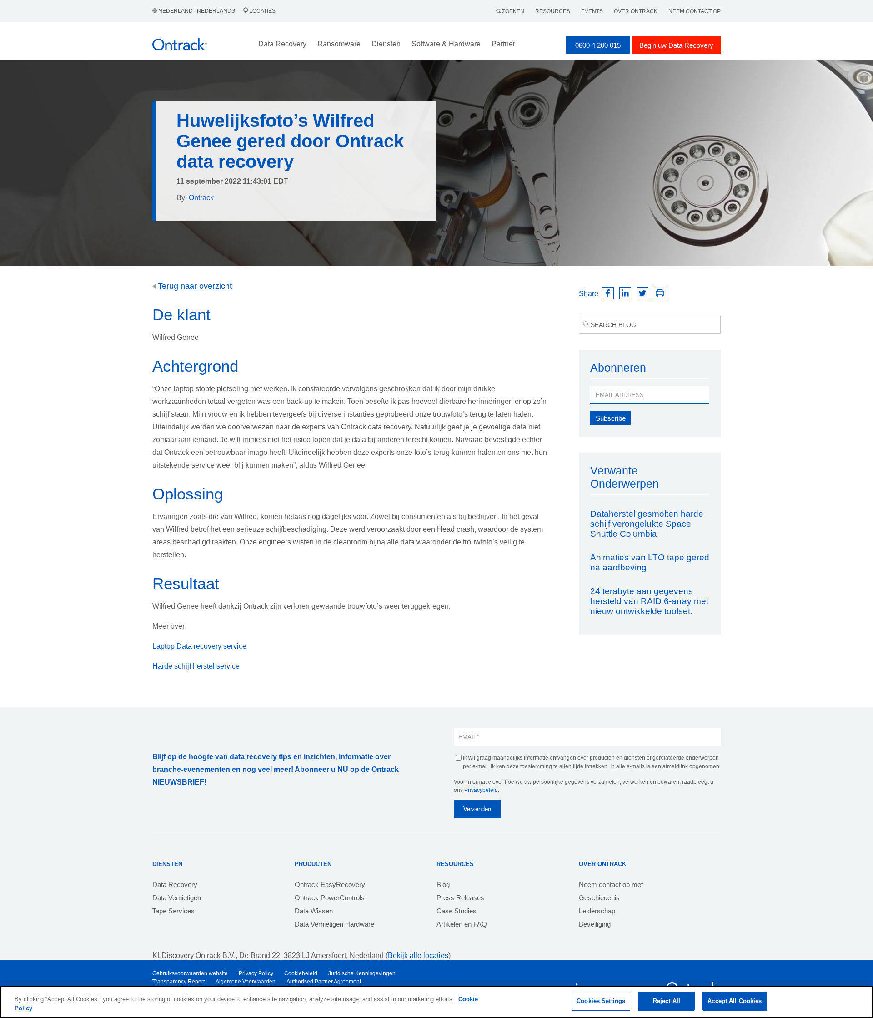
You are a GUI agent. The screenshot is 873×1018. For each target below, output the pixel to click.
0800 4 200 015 (598, 45)
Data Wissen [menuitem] (314, 911)
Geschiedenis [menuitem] (599, 898)
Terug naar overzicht (194, 286)
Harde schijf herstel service (196, 666)
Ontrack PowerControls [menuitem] (330, 898)
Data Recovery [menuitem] (174, 884)
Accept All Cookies (734, 1001)
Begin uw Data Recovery (676, 45)
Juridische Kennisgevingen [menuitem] (362, 973)
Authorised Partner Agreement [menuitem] (323, 981)
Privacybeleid (481, 790)
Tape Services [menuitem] (173, 911)
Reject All (666, 1001)
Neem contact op (694, 11)
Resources (552, 11)
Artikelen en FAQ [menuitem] (461, 924)
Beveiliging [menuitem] (595, 924)
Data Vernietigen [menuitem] (176, 898)
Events (592, 11)
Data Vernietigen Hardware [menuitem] (334, 924)
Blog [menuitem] (443, 884)
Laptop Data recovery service (199, 646)
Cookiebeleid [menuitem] (300, 973)
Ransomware (339, 44)
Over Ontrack (635, 11)
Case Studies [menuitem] (456, 911)
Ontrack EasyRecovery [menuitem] (330, 884)
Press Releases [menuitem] (460, 898)
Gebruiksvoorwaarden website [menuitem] (190, 973)
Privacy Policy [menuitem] (256, 973)
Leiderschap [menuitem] (597, 911)
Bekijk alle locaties (418, 955)
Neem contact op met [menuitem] (611, 884)
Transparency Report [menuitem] (178, 981)
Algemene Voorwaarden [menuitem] (246, 981)
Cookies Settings (601, 1001)
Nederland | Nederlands (196, 11)
